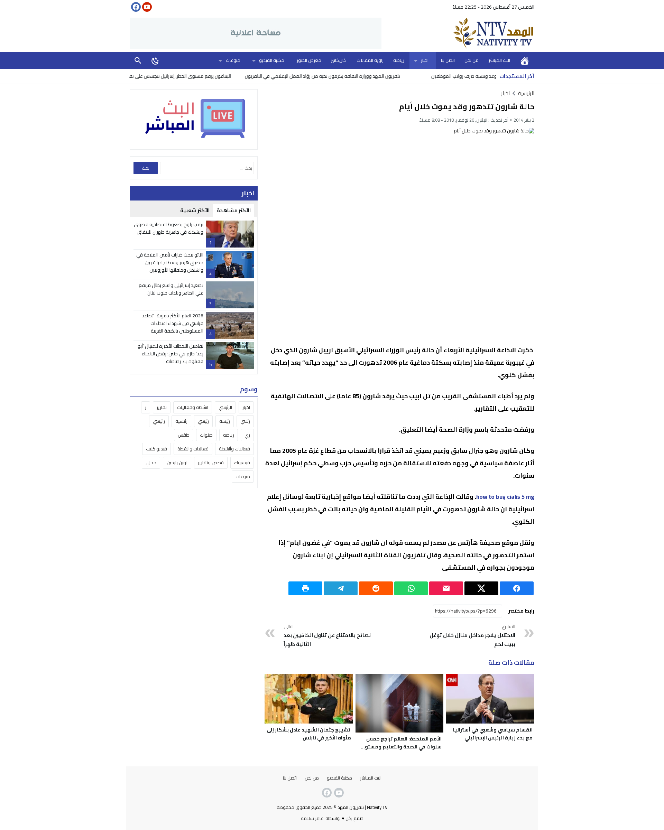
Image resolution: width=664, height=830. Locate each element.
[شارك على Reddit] (376, 588)
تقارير (162, 407)
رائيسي (159, 421)
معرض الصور (309, 60)
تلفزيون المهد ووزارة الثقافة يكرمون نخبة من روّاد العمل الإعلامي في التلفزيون (345, 76)
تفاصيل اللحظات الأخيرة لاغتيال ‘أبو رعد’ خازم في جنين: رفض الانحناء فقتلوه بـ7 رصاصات (170, 354)
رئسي (245, 421)
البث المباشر (499, 60)
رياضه (228, 435)
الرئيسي (225, 407)
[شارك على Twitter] (481, 588)
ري (247, 435)
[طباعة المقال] (305, 588)
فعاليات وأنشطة (234, 449)
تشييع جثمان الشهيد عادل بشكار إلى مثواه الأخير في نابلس (309, 733)
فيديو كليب (156, 449)
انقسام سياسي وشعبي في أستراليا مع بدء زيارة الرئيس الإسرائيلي (493, 733)
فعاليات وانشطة (193, 449)
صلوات (206, 435)
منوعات (233, 60)
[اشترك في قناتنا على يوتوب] (146, 7)
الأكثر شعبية (195, 210)
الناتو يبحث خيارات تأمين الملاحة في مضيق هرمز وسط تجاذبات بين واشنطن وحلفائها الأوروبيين (169, 262)
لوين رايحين (177, 462)
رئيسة (224, 421)
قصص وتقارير (211, 462)
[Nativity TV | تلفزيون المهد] (457, 33)
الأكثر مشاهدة (233, 210)
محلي (151, 462)
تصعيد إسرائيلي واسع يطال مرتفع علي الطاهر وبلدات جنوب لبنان (171, 289)
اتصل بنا (448, 60)
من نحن (471, 60)
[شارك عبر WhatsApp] (411, 588)
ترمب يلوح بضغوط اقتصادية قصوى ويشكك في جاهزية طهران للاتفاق (168, 228)
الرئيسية (524, 60)
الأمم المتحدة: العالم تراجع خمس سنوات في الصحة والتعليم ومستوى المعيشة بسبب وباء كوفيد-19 (401, 746)
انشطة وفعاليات (192, 407)
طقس (184, 435)
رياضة (398, 60)
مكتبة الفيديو (271, 60)
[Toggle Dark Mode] (155, 60)
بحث (138, 60)
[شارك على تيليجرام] (340, 588)
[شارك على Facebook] (516, 588)
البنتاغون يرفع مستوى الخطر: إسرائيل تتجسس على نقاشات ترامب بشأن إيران (182, 76)
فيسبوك (242, 462)
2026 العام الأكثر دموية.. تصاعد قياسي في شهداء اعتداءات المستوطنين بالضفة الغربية (172, 323)
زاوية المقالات (370, 60)
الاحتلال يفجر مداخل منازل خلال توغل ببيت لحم (472, 636)
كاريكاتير (339, 60)
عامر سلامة (312, 818)
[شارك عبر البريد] (446, 588)
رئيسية (181, 421)
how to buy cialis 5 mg (505, 496)
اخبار (424, 60)
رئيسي (203, 421)
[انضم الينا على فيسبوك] (135, 7)
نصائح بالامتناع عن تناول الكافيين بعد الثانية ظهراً (327, 636)
